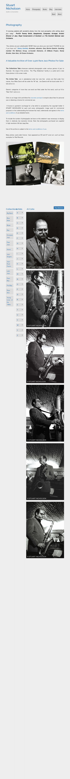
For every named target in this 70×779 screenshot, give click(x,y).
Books (45, 9)
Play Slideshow (59, 208)
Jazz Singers (9, 255)
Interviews (58, 9)
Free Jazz (8, 243)
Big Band (10, 213)
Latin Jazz (8, 272)
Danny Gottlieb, (23, 48)
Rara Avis (8, 291)
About (59, 14)
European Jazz (10, 236)
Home (28, 9)
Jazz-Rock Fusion (9, 263)
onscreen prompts (36, 98)
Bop (8, 230)
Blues (8, 225)
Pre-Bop (9, 285)
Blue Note (8, 219)
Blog (50, 9)
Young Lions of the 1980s (10, 301)
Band (53, 14)
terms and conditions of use (37, 129)
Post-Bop (8, 279)
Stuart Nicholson (13, 6)
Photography (36, 9)
